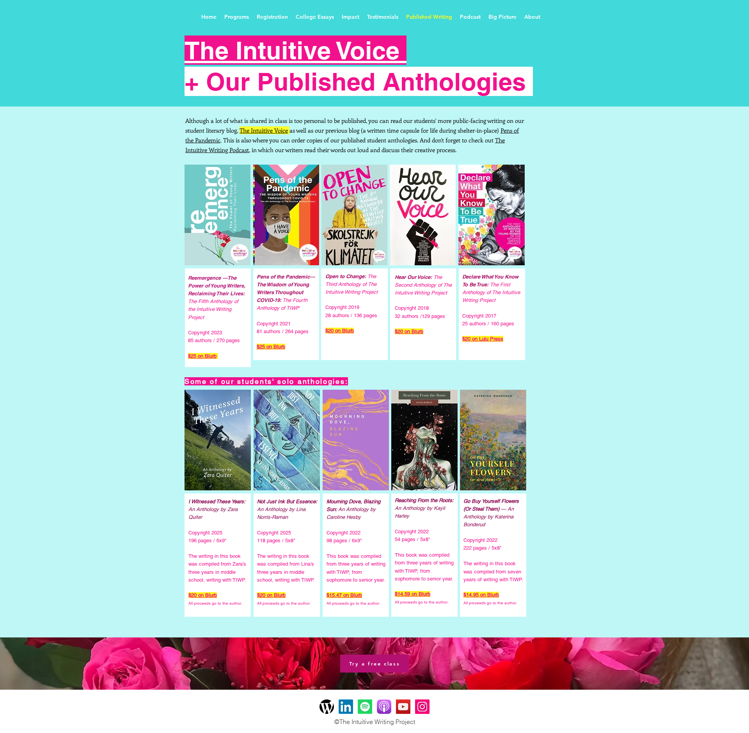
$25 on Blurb (202, 356)
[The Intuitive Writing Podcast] (365, 706)
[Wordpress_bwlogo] (326, 706)
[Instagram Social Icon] (422, 706)
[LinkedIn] (346, 706)
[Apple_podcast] (384, 706)
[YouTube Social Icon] (403, 706)
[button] (236, 17)
